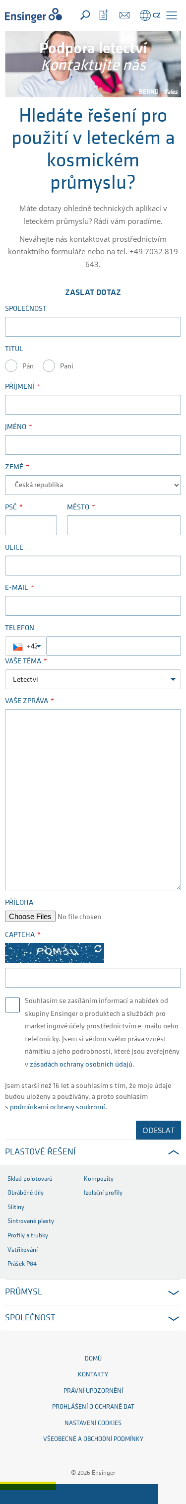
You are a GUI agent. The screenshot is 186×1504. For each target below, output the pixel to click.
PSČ (11, 507)
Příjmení (19, 387)
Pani (66, 366)
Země (14, 467)
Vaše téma (23, 661)
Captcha (20, 935)
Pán (28, 366)
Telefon (19, 628)
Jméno (15, 427)
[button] (171, 15)
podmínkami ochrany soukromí (57, 1107)
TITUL (14, 349)
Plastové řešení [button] (40, 1152)
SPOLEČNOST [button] (30, 1318)
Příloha (19, 903)
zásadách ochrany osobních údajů (81, 1065)
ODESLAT (158, 1130)
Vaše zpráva (26, 701)
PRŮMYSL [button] (23, 1292)
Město (78, 507)
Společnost (26, 309)
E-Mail (16, 588)
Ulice (14, 548)
